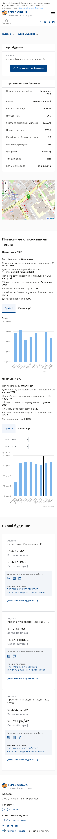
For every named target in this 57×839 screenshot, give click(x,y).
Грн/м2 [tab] (9, 308)
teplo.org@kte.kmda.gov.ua (31, 8)
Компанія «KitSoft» (17, 831)
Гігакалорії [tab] (24, 308)
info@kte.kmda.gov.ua (14, 820)
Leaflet (51, 218)
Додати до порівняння (30, 68)
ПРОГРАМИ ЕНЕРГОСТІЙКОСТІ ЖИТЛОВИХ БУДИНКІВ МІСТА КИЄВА (26, 591)
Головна (7, 34)
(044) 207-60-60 (11, 809)
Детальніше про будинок (21, 600)
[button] (28, 197)
